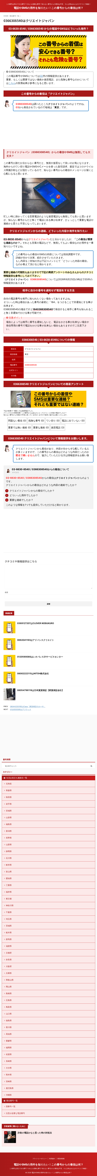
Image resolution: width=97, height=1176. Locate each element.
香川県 (9, 1027)
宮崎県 (9, 1081)
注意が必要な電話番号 (15, 1113)
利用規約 (52, 1158)
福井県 (9, 892)
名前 (6, 592)
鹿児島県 (9, 1088)
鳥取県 (9, 1007)
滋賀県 (9, 946)
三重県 (9, 885)
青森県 (9, 790)
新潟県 (9, 831)
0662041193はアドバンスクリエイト (35, 640)
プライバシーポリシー (40, 1158)
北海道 (9, 783)
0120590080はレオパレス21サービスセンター (40, 656)
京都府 (9, 953)
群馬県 (9, 939)
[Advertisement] (48, 130)
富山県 (9, 871)
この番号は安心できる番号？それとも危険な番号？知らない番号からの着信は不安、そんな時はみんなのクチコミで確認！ (48, 1168)
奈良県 (9, 959)
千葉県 (9, 912)
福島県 (9, 824)
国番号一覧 (10, 1106)
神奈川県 (9, 905)
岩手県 (9, 804)
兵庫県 (9, 973)
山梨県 (9, 844)
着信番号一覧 (12, 1100)
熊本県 (9, 1074)
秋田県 (9, 797)
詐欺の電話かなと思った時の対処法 (35, 1132)
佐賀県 (9, 1054)
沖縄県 (9, 1095)
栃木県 (9, 932)
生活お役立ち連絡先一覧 (16, 778)
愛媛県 (9, 1041)
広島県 (9, 1000)
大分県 (9, 1068)
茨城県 (9, 926)
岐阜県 (9, 865)
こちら (12, 83)
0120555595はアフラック (20, 709)
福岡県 (9, 1047)
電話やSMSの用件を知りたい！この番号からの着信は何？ (48, 7)
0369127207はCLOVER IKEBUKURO (35, 623)
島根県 (9, 993)
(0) (41, 76)
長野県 (9, 838)
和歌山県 (9, 980)
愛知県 (9, 878)
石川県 (9, 858)
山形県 (9, 817)
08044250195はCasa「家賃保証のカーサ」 (27, 706)
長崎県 (9, 1061)
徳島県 (9, 1020)
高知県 (9, 1034)
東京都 (9, 898)
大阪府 (9, 966)
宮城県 (9, 810)
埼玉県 (9, 919)
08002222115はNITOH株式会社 (33, 673)
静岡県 (9, 851)
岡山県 (9, 986)
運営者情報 (60, 1158)
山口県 (9, 1014)
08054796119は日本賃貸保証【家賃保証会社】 (40, 690)
